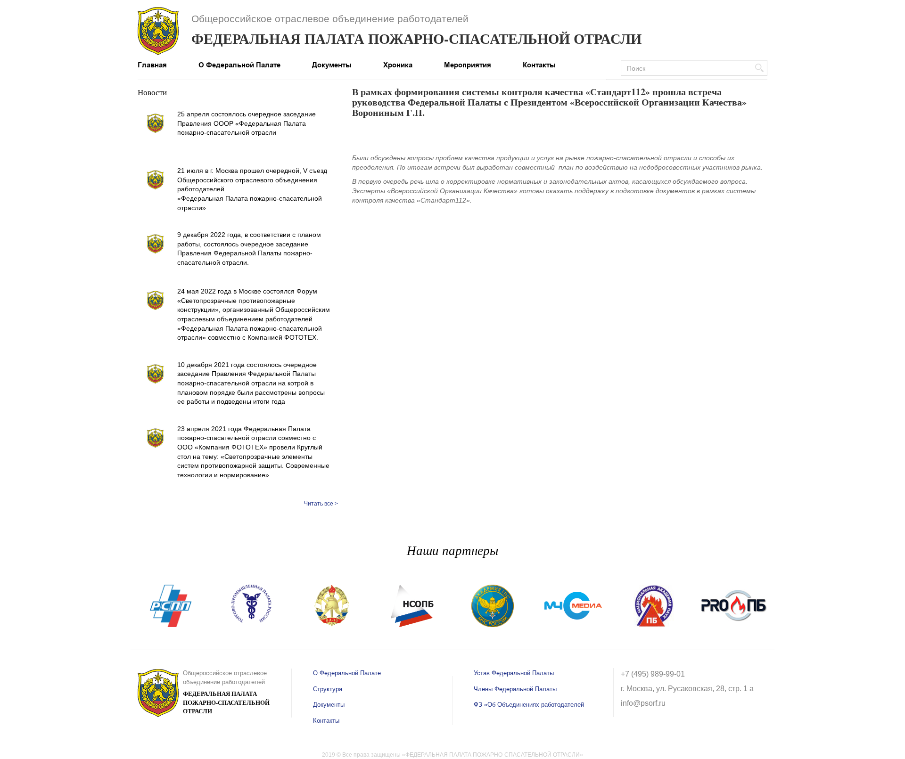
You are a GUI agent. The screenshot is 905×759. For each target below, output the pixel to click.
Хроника (397, 65)
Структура (327, 689)
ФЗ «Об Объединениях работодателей (529, 704)
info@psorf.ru (643, 703)
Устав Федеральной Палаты (514, 673)
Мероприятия (467, 65)
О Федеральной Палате (239, 65)
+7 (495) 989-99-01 (653, 674)
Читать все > (321, 503)
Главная (152, 65)
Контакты (539, 65)
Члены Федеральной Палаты (515, 689)
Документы (332, 65)
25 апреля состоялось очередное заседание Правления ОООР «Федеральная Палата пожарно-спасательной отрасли (246, 123)
